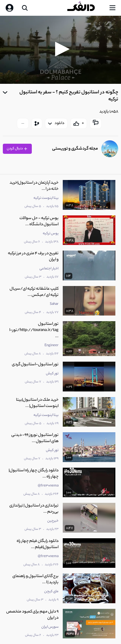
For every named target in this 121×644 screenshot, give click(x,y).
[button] (60, 49)
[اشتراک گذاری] (37, 123)
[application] (60, 50)
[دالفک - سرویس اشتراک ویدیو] (85, 8)
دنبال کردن (15, 149)
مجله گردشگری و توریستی (75, 149)
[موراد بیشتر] (23, 123)
